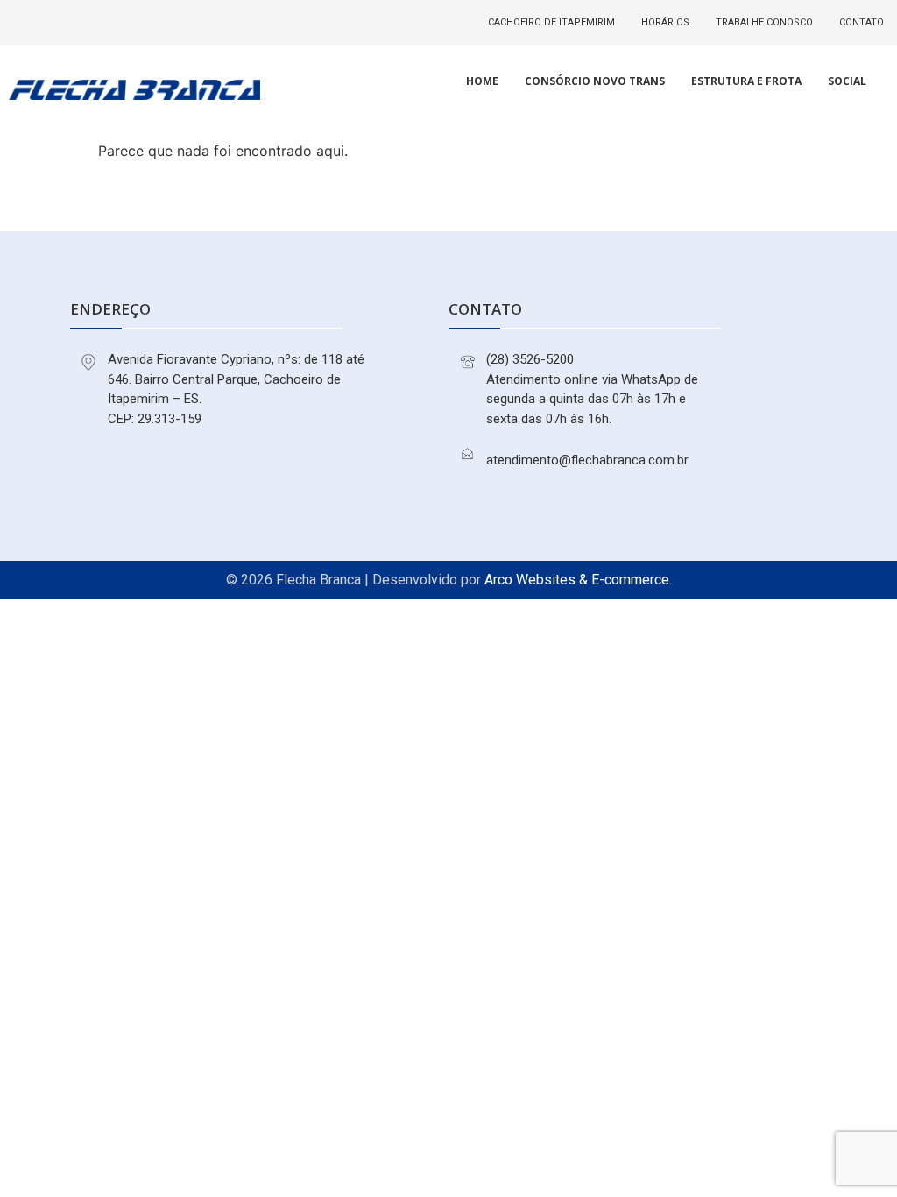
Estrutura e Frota (746, 81)
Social (847, 81)
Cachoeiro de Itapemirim (551, 22)
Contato (861, 22)
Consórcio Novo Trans (595, 81)
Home (482, 81)
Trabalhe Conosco (764, 22)
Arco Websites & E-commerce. (578, 579)
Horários (665, 22)
